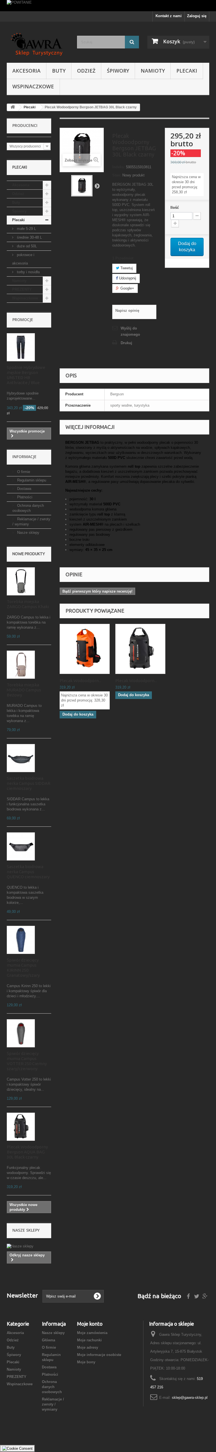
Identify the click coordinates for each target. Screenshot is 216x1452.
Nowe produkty (28, 554)
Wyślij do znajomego (130, 331)
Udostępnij (127, 278)
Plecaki (186, 70)
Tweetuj (126, 268)
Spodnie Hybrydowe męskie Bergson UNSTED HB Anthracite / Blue (26, 375)
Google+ (126, 288)
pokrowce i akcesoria (23, 259)
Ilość (174, 207)
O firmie (23, 472)
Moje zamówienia (92, 1333)
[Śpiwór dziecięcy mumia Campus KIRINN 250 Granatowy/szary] (21, 940)
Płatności (24, 497)
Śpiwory (118, 70)
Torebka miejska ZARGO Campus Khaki (28, 604)
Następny (97, 186)
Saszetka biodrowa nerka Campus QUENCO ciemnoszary (28, 871)
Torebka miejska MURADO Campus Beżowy (24, 689)
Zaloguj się (196, 16)
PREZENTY (22, 289)
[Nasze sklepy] (29, 1246)
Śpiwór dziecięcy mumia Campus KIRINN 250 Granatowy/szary (23, 968)
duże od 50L (26, 246)
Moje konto (90, 1323)
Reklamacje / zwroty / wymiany (53, 1404)
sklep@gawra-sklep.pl (190, 1397)
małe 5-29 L (26, 229)
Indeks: (118, 167)
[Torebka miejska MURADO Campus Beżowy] (21, 665)
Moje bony (86, 1362)
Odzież (86, 70)
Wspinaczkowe (33, 86)
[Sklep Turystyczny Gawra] (38, 44)
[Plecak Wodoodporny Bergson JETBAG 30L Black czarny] (81, 185)
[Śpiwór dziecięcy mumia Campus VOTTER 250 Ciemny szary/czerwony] (21, 1033)
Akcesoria (26, 70)
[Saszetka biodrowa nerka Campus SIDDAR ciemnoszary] (21, 758)
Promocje (22, 319)
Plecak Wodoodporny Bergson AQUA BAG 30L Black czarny (27, 1151)
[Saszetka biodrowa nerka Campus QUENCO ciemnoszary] (21, 846)
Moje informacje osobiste (99, 1355)
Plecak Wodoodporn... (80, 680)
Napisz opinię (127, 310)
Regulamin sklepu (31, 480)
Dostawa (23, 489)
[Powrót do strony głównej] (12, 107)
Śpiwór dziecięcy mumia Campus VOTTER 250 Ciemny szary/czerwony (27, 1061)
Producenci (24, 125)
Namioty (153, 70)
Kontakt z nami (169, 16)
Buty (59, 70)
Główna (48, 1340)
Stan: (116, 175)
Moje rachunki (89, 1340)
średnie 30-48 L (29, 237)
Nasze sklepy (27, 532)
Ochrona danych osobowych (52, 1387)
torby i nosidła (28, 272)
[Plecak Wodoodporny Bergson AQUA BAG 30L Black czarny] (21, 1127)
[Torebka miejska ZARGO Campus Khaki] (21, 581)
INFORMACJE (24, 456)
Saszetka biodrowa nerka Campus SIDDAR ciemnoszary (28, 783)
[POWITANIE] (108, 5)
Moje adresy (87, 1347)
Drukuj (126, 343)
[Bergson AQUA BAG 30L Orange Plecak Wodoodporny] (85, 649)
